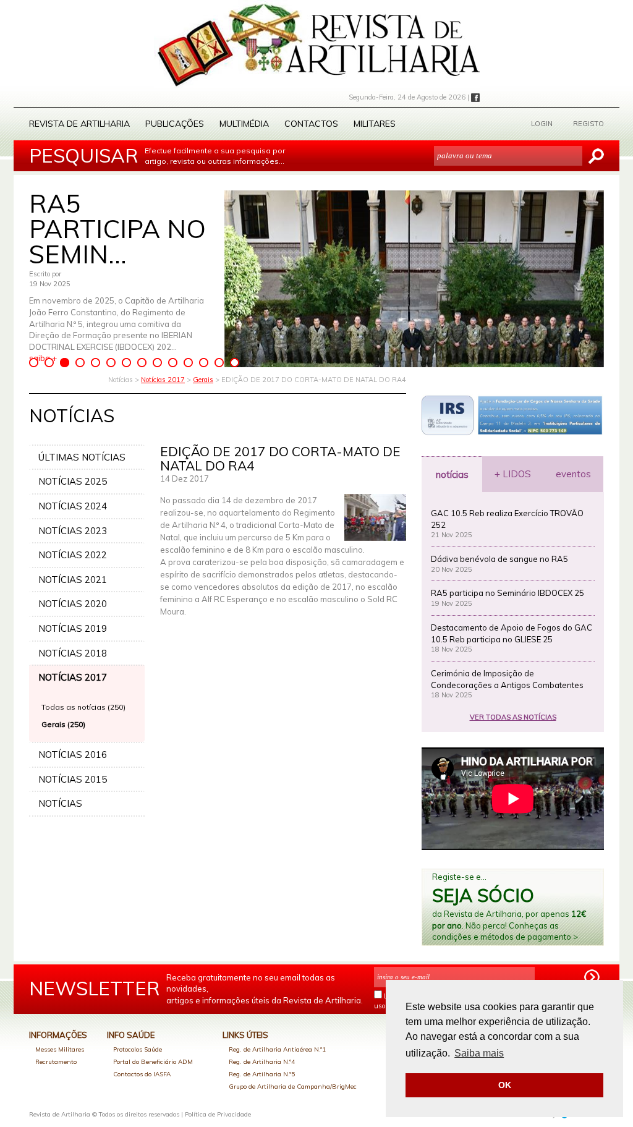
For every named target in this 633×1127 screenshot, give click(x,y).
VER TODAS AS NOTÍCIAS (513, 717)
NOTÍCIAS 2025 (72, 481)
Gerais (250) (63, 724)
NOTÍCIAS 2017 (72, 677)
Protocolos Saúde (137, 1049)
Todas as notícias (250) (83, 707)
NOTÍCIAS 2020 (72, 604)
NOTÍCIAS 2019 (72, 628)
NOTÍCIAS (60, 803)
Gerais (203, 379)
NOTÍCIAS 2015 (72, 779)
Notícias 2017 (163, 379)
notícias (452, 474)
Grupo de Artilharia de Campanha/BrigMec (293, 1086)
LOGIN (542, 123)
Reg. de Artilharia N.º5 (262, 1074)
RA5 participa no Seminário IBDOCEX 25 (507, 593)
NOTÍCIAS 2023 (72, 531)
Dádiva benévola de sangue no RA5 (499, 559)
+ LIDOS (513, 474)
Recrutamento (56, 1062)
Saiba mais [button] (479, 1053)
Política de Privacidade (218, 1114)
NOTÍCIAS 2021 (72, 579)
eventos (573, 474)
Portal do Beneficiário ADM (153, 1062)
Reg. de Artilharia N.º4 (262, 1062)
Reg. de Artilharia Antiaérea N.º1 (277, 1049)
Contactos (311, 123)
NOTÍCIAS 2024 (72, 506)
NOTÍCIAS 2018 (72, 653)
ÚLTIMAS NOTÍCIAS (81, 457)
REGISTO (588, 123)
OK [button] (504, 1085)
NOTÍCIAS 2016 (72, 754)
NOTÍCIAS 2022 (72, 555)
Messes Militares (59, 1049)
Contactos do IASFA (142, 1074)
